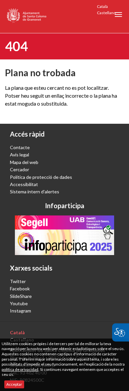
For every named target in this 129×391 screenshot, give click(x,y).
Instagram (20, 310)
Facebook (20, 288)
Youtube (19, 303)
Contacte (20, 147)
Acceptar (14, 384)
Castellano (106, 12)
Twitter (18, 281)
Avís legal (19, 154)
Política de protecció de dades (41, 177)
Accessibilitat (24, 184)
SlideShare (21, 296)
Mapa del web (24, 162)
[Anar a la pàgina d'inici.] (27, 16)
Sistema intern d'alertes (34, 191)
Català (102, 6)
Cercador (19, 169)
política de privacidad (20, 369)
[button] (118, 14)
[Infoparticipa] (64, 235)
